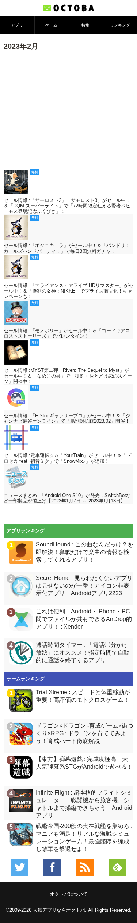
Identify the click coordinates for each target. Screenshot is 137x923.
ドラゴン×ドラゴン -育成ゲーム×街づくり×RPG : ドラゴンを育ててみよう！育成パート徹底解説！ (84, 733)
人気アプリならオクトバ (59, 910)
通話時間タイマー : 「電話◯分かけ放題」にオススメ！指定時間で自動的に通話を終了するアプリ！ (82, 652)
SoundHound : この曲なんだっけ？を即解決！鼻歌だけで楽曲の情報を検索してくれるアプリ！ (84, 552)
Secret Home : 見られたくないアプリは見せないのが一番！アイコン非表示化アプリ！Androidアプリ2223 (84, 585)
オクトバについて (69, 894)
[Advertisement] (68, 109)
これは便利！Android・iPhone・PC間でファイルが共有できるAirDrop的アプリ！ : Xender (84, 619)
